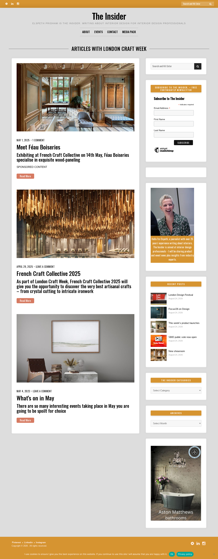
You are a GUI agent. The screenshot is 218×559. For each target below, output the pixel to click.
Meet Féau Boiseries (38, 147)
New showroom (177, 351)
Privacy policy (185, 554)
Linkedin (28, 542)
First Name (159, 119)
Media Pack (129, 32)
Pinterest (16, 542)
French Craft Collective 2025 (48, 273)
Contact (112, 32)
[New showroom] (159, 355)
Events (98, 32)
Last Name (159, 130)
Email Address (162, 108)
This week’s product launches (184, 323)
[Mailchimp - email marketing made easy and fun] (164, 152)
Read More (25, 176)
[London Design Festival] (159, 299)
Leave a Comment (45, 267)
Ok (171, 554)
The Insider (109, 16)
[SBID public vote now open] (159, 341)
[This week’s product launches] (159, 327)
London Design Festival (181, 294)
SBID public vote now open (183, 337)
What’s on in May (35, 398)
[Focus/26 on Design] (159, 313)
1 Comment (38, 140)
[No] (214, 554)
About (86, 32)
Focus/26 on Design (179, 309)
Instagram (41, 542)
